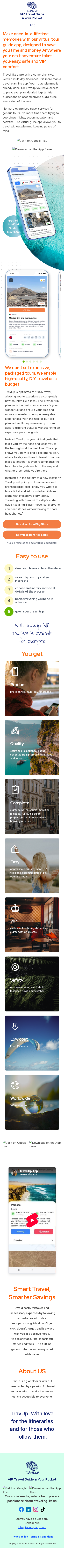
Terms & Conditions (41, 1536)
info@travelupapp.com (32, 1527)
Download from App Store (32, 534)
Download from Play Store (32, 524)
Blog (32, 25)
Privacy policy (19, 1536)
